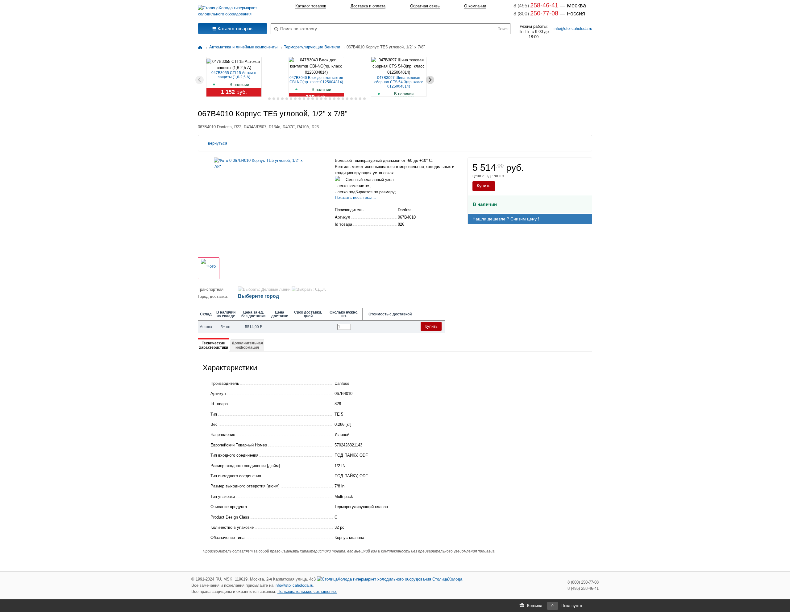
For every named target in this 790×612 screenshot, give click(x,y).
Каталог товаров (310, 6)
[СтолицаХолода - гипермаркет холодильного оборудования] (232, 9)
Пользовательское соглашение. (307, 591)
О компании (475, 6)
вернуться (215, 143)
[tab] (265, 99)
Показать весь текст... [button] (355, 197)
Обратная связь (425, 6)
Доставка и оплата (368, 6)
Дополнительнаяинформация (247, 345)
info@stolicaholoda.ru (573, 28)
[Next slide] (430, 80)
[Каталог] (201, 47)
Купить (483, 185)
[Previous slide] (199, 80)
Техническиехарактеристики (213, 345)
